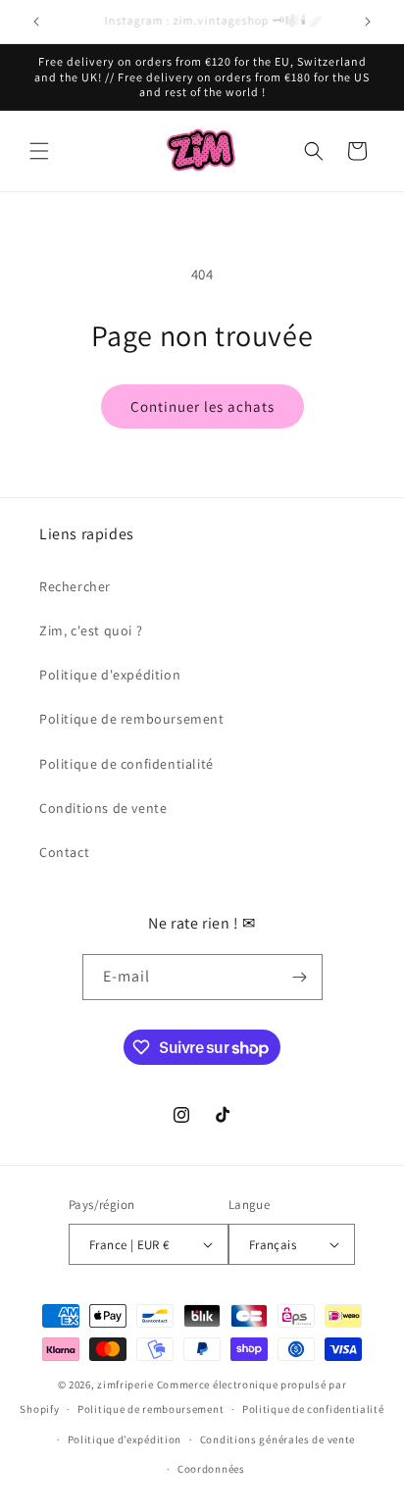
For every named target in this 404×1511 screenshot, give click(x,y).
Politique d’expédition (124, 1439)
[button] (39, 151)
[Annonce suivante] (367, 21)
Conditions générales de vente (277, 1439)
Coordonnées (211, 1469)
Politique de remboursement (132, 719)
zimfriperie (125, 1384)
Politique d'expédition (109, 674)
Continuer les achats (202, 406)
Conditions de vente (103, 808)
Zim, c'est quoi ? (90, 630)
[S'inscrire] (300, 977)
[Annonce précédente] (36, 21)
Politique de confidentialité (126, 764)
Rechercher (75, 586)
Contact (64, 852)
